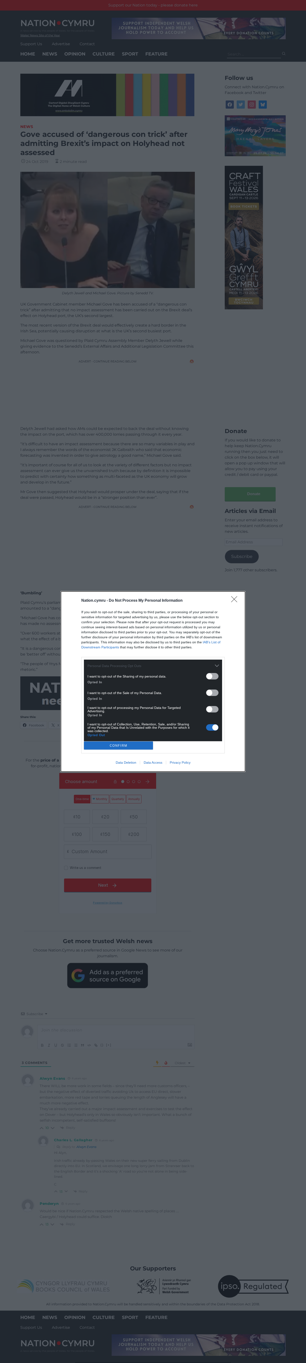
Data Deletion (126, 762)
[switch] (212, 676)
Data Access (153, 762)
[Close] (235, 600)
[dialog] (153, 681)
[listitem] (153, 665)
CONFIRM (118, 745)
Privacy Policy (180, 762)
